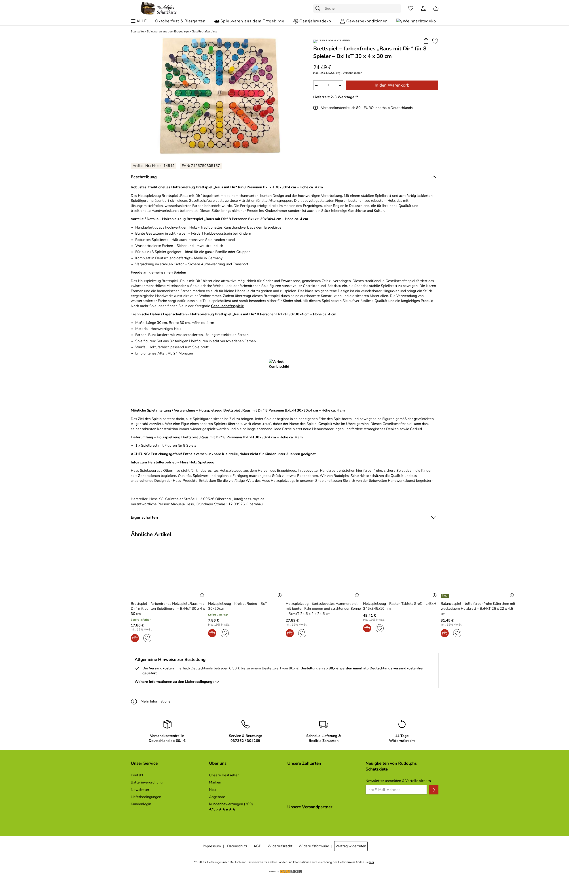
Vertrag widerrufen (351, 846)
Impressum (212, 846)
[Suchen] (319, 8)
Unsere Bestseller (224, 775)
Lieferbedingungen (146, 796)
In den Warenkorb (392, 85)
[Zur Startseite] (159, 8)
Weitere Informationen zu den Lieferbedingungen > (177, 681)
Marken (215, 782)
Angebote (217, 796)
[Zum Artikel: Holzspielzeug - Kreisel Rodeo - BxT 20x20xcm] (245, 573)
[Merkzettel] (410, 8)
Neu (212, 789)
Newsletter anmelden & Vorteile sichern (398, 780)
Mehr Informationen (157, 701)
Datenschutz (237, 846)
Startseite (137, 32)
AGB (257, 846)
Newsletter (140, 789)
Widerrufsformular (314, 846)
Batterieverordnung (147, 782)
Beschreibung (144, 177)
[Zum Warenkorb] (435, 8)
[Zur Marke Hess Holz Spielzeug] (331, 41)
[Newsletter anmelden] (433, 789)
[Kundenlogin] (423, 8)
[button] (426, 41)
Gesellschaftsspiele (204, 32)
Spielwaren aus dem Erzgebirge (168, 32)
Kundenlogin (141, 804)
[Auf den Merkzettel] (435, 41)
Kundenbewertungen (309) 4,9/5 (231, 806)
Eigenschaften (144, 517)
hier (371, 862)
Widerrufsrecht (280, 846)
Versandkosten (352, 73)
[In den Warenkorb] (135, 638)
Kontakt (137, 775)
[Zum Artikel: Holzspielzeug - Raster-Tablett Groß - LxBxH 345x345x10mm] (400, 573)
